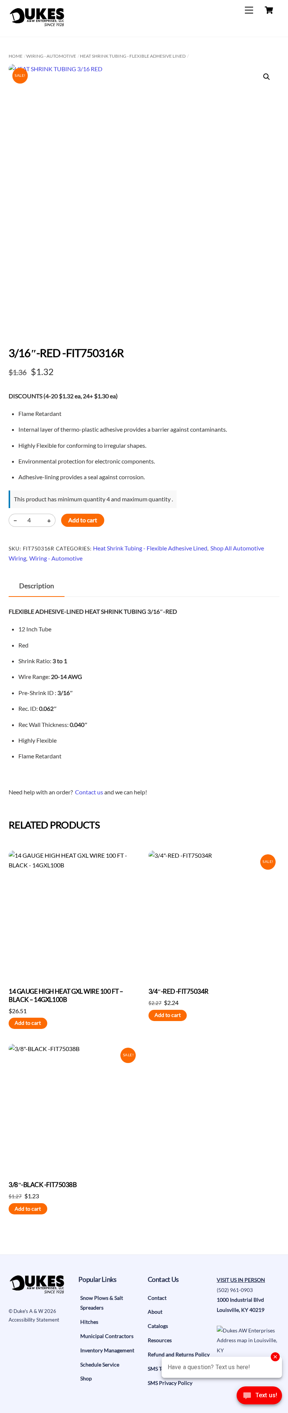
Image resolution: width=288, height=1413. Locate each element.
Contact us (89, 791)
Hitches (89, 1322)
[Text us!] (259, 1397)
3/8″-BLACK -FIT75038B (42, 1185)
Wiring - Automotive (51, 56)
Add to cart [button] (28, 1023)
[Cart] (268, 10)
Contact (157, 1298)
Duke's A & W (28, 1311)
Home (15, 56)
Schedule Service (99, 1364)
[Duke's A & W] (37, 23)
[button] (266, 77)
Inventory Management (107, 1350)
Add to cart (82, 519)
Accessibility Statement (34, 1320)
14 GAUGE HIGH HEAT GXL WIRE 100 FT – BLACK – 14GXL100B (66, 995)
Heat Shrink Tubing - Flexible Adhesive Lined (133, 56)
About (155, 1311)
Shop (86, 1378)
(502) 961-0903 (235, 1290)
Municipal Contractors (107, 1336)
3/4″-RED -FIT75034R (178, 991)
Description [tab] (36, 586)
